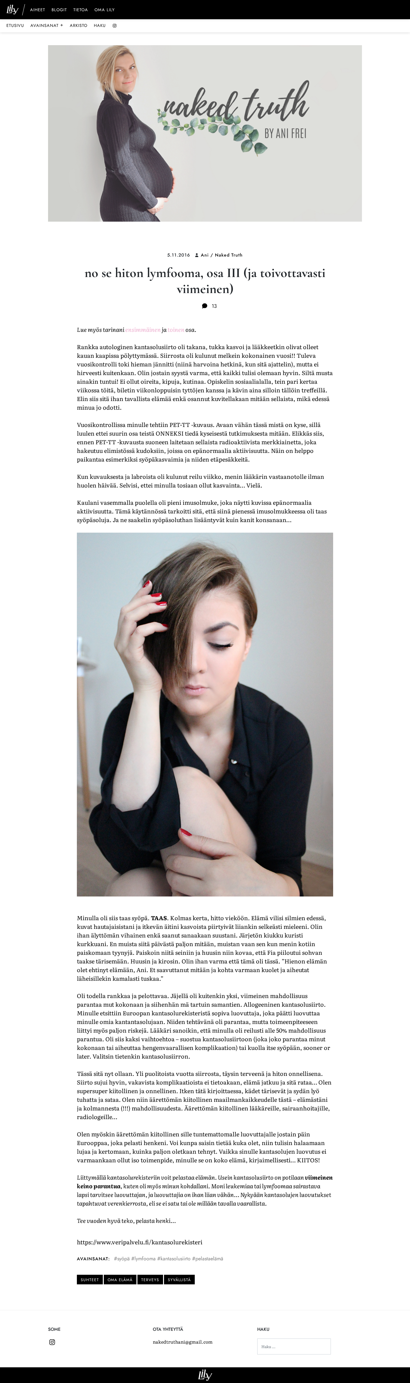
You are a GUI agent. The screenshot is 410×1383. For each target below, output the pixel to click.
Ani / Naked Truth (222, 255)
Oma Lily (104, 10)
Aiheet (37, 10)
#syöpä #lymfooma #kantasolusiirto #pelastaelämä (168, 1258)
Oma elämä (120, 1280)
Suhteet (90, 1280)
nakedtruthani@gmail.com (183, 1341)
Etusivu (15, 25)
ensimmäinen (143, 329)
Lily (205, 1375)
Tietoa (80, 10)
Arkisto (78, 25)
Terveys (150, 1280)
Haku (100, 25)
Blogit (59, 10)
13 (213, 306)
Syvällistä (179, 1280)
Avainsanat (46, 25)
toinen (176, 329)
